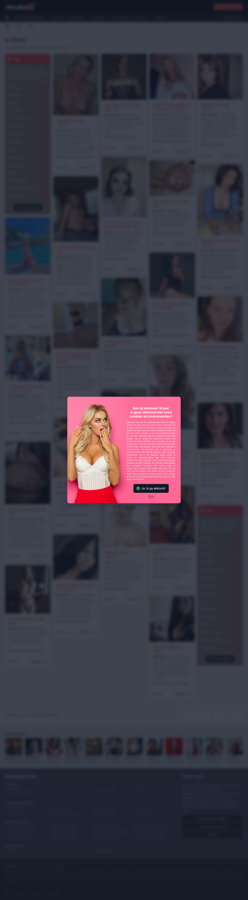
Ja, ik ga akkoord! (153, 488)
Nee (151, 496)
